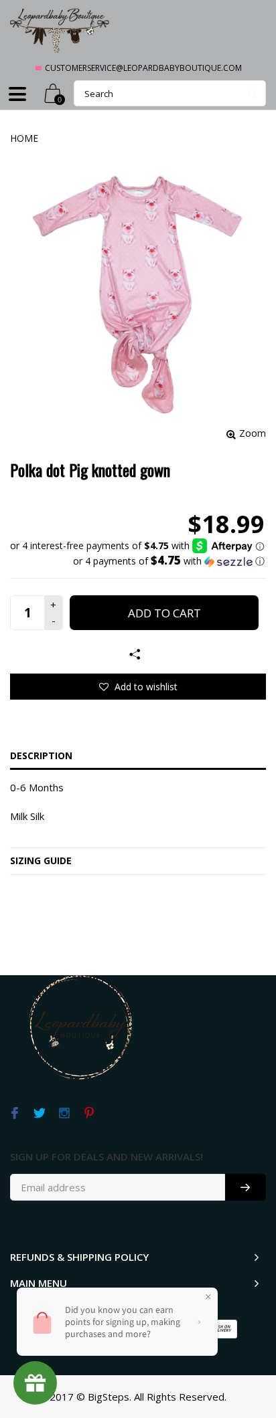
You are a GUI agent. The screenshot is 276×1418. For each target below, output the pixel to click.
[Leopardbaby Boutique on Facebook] (14, 1114)
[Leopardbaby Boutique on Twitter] (39, 1114)
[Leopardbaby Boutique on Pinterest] (89, 1114)
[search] (170, 93)
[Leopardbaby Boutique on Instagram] (64, 1114)
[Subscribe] (245, 1187)
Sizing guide (41, 860)
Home (24, 138)
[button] (137, 561)
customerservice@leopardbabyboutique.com (143, 68)
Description (41, 755)
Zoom (252, 433)
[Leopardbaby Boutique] (60, 30)
